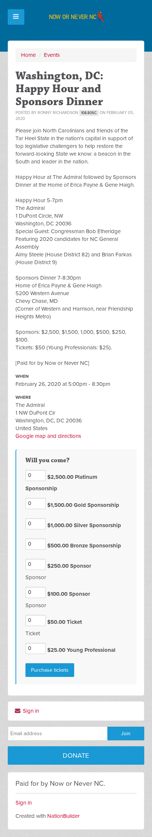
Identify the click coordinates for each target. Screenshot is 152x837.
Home (28, 55)
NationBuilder (63, 816)
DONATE (76, 755)
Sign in (30, 711)
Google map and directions (48, 436)
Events (52, 55)
